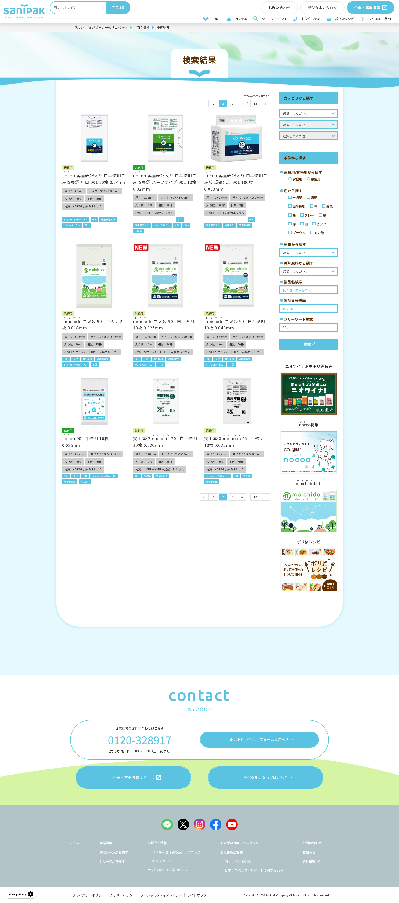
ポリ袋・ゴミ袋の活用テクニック (176, 852)
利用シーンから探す (113, 852)
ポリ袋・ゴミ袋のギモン (170, 869)
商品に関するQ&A (238, 861)
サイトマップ (196, 895)
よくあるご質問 (379, 18)
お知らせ (308, 852)
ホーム (75, 842)
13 (255, 103)
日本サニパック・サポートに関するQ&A (254, 870)
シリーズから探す (274, 18)
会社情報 (308, 861)
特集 (308, 424)
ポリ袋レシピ (344, 18)
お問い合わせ (312, 842)
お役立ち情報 (311, 18)
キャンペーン (161, 861)
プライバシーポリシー (89, 895)
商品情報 (241, 18)
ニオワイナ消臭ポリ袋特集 (308, 366)
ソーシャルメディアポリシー (161, 895)
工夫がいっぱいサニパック (239, 842)
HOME (216, 18)
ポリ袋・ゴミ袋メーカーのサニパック (100, 27)
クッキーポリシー (123, 895)
